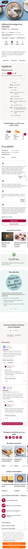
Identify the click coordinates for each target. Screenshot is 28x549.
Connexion (15, 308)
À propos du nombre (16, 73)
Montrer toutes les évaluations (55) (12, 424)
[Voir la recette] (7, 456)
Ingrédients (6, 60)
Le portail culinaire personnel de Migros (10, 495)
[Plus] (24, 363)
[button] (4, 347)
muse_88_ (10, 387)
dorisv (8, 346)
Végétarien (12, 38)
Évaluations (22, 60)
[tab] (14, 522)
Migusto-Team (11, 366)
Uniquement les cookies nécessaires (14, 543)
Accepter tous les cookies (14, 547)
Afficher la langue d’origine (8, 360)
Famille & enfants (20, 38)
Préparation (14, 60)
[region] (14, 539)
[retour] (2, 6)
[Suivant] (25, 134)
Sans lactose (5, 38)
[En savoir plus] (7, 244)
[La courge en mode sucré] (7, 482)
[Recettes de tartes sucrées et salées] (20, 482)
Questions (18, 335)
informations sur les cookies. (9, 541)
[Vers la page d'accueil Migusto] (5, 1)
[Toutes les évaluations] (5, 28)
